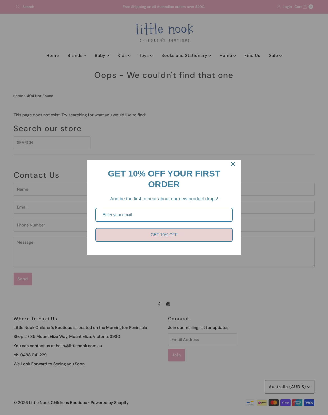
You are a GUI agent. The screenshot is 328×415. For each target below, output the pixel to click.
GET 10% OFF (164, 235)
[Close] (233, 164)
